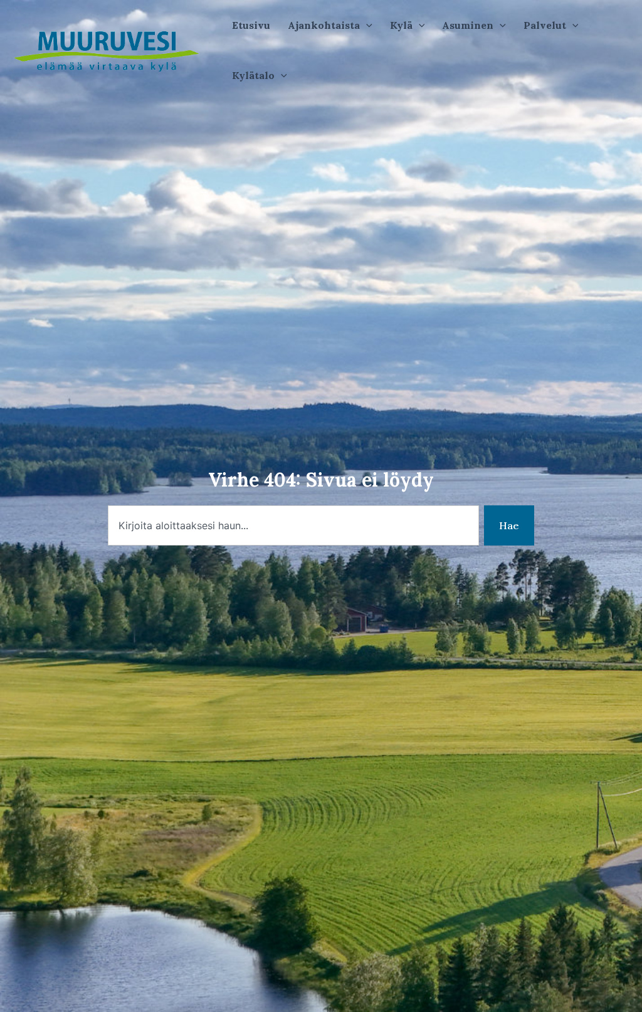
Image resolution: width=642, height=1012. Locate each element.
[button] (330, 25)
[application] (366, 25)
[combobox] (293, 525)
